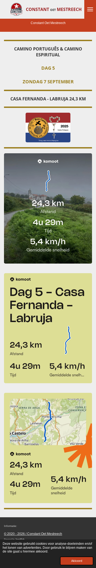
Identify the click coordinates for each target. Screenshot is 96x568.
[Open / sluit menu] (90, 9)
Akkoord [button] (76, 560)
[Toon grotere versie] (48, 208)
